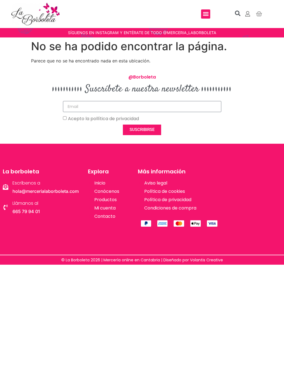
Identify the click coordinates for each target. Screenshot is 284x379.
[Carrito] (259, 14)
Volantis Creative (206, 260)
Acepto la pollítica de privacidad (103, 118)
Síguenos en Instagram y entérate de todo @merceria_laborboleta (142, 32)
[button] (205, 14)
